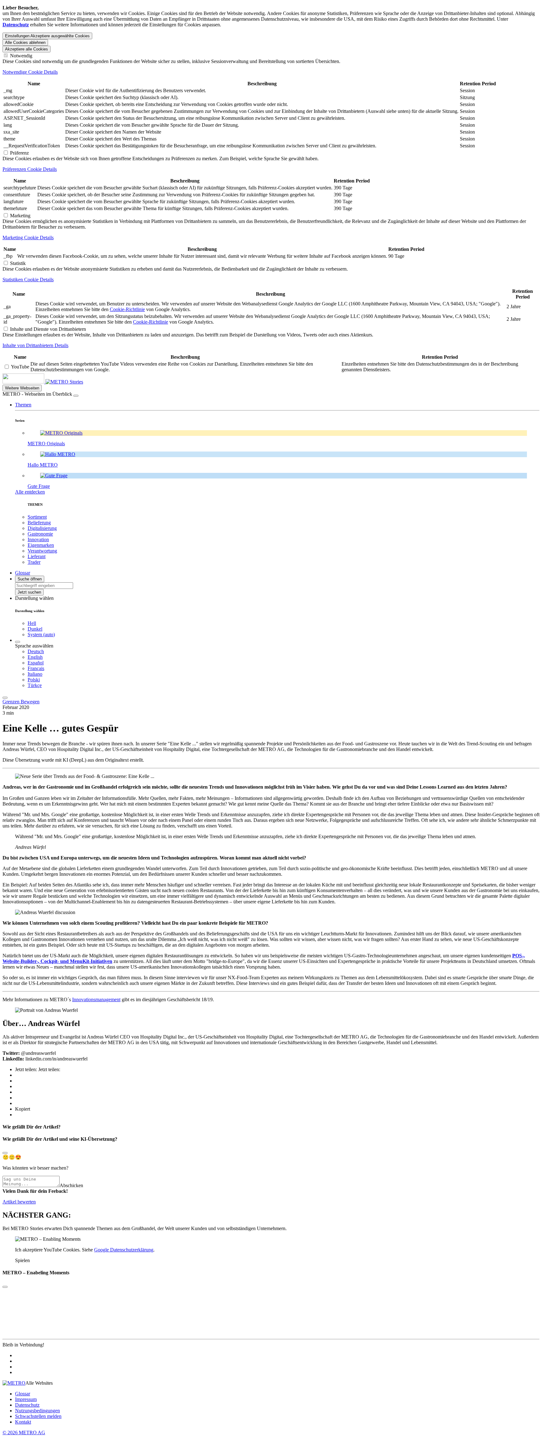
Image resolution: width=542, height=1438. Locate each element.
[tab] (271, 72)
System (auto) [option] (41, 634)
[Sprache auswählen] (17, 642)
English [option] (35, 657)
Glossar (22, 1393)
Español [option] (36, 662)
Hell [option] (32, 623)
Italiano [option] (35, 674)
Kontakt (23, 1422)
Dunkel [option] (35, 629)
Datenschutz (27, 1405)
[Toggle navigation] (5, 698)
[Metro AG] (36, 381)
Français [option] (36, 668)
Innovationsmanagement (96, 999)
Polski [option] (34, 679)
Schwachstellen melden (38, 1416)
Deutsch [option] (36, 651)
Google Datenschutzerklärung (123, 1249)
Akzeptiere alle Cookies (26, 49)
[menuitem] (283, 651)
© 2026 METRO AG (24, 1432)
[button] (23, 404)
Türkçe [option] (35, 685)
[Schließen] (75, 396)
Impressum (26, 1399)
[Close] (5, 1153)
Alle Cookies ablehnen (25, 42)
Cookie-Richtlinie (127, 309)
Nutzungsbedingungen (37, 1410)
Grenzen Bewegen (21, 701)
